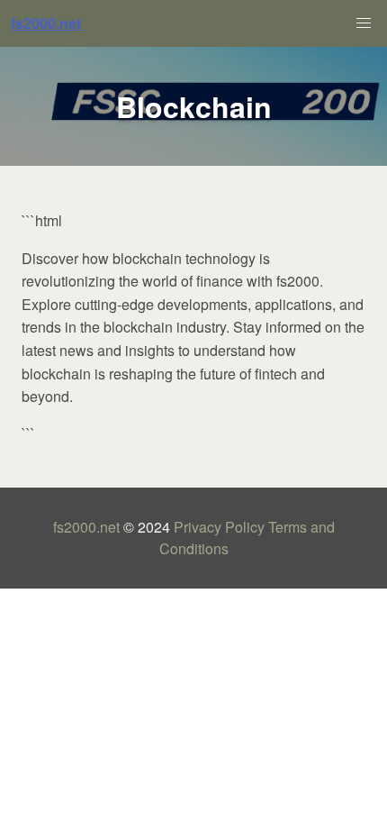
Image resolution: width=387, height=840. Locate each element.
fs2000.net (86, 526)
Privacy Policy (219, 526)
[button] (363, 23)
